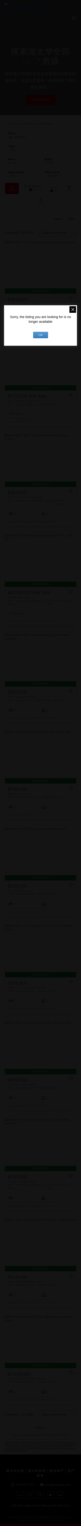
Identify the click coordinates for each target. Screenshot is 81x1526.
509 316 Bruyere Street (36, 698)
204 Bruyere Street (40, 598)
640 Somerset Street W (32, 402)
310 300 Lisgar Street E (32, 1086)
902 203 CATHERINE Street (32, 1283)
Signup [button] (58, 218)
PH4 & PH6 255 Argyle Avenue (32, 1380)
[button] (40, 100)
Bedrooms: (12, 163)
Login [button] (70, 218)
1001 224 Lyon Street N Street (32, 989)
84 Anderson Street (37, 795)
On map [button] (69, 188)
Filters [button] (40, 201)
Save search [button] (12, 188)
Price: (17, 137)
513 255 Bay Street (32, 892)
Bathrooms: (48, 163)
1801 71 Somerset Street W (36, 498)
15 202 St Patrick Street (40, 1183)
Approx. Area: (59, 172)
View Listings (40, 99)
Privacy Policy (55, 1520)
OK (40, 335)
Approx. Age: (22, 172)
